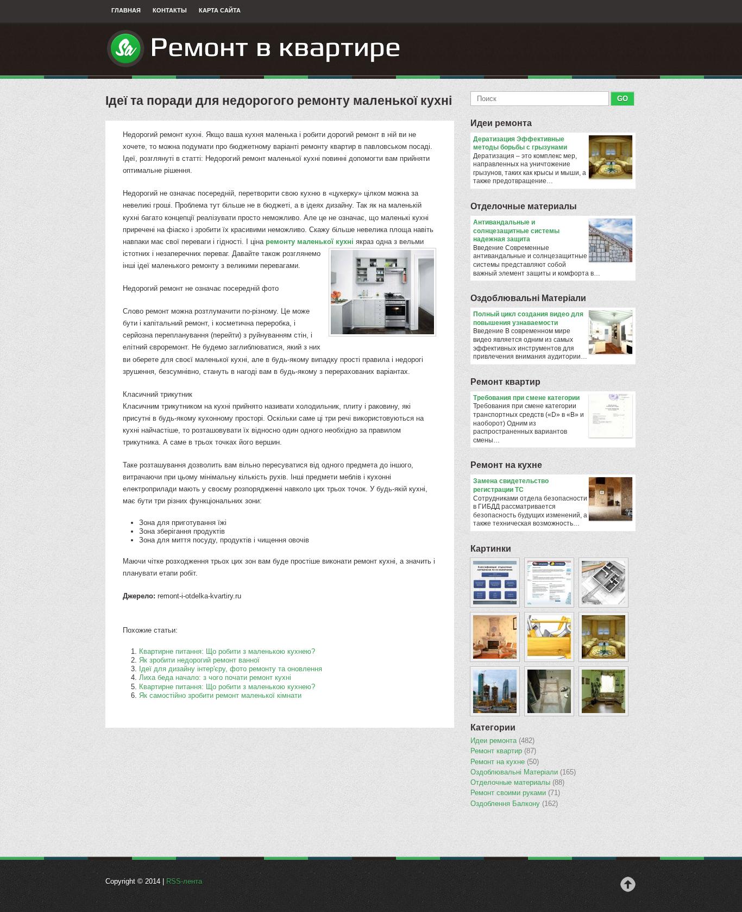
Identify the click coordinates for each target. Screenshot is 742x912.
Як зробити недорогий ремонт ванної (199, 660)
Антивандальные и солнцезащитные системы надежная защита (516, 230)
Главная (126, 10)
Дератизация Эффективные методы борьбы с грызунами (520, 143)
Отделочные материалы (523, 206)
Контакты (170, 10)
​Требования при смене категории (526, 398)
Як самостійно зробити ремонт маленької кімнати (220, 695)
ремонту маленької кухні (310, 242)
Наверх (628, 884)
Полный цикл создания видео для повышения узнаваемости (528, 318)
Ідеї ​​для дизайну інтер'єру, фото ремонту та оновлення (230, 669)
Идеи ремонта (501, 123)
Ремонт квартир (505, 381)
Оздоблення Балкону (514, 804)
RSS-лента (184, 881)
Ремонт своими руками (515, 793)
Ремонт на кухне (506, 465)
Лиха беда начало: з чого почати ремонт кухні (215, 677)
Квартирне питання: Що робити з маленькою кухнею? (227, 651)
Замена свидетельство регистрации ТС (511, 485)
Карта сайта (220, 10)
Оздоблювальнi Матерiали (528, 298)
